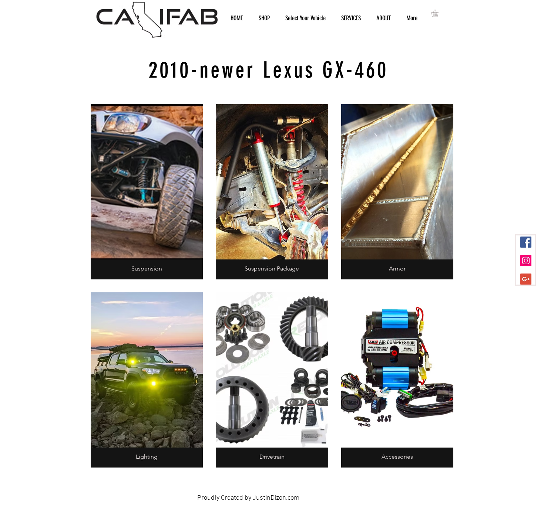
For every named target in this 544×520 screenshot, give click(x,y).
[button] (439, 13)
